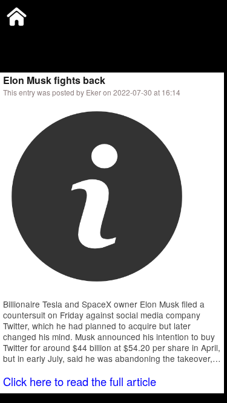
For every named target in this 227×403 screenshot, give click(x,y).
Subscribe (82, 39)
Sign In (126, 39)
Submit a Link (27, 39)
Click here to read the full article (79, 381)
